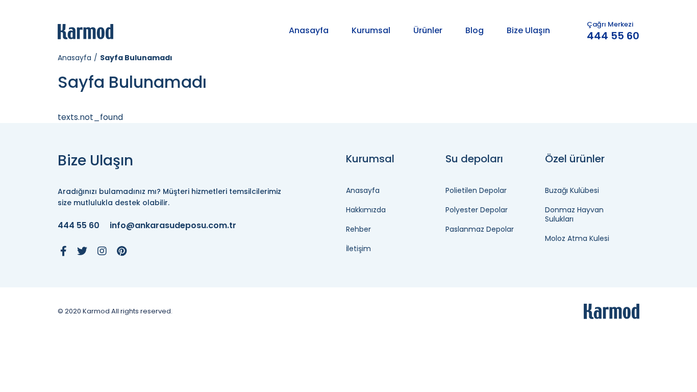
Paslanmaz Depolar (479, 229)
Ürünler (427, 30)
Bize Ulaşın (528, 30)
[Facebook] (63, 251)
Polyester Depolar (476, 209)
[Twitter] (82, 251)
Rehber (358, 229)
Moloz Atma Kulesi (577, 238)
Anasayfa (309, 30)
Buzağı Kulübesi (572, 190)
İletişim (358, 248)
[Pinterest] (121, 251)
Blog (474, 30)
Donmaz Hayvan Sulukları (574, 214)
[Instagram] (102, 251)
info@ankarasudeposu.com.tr (173, 225)
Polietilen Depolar (476, 190)
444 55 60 (613, 36)
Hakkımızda (366, 209)
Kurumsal (371, 30)
